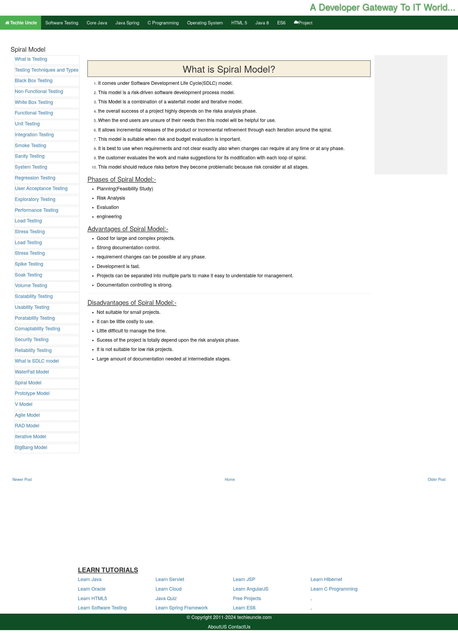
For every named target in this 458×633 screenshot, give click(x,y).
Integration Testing (34, 134)
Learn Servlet (170, 578)
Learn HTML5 (92, 598)
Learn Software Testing (102, 607)
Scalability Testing (34, 295)
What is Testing (31, 58)
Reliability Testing (33, 349)
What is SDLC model (37, 360)
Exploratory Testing (35, 198)
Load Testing (28, 220)
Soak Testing (28, 274)
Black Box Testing (33, 80)
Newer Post (22, 479)
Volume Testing (31, 285)
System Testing (31, 166)
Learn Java (90, 578)
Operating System (205, 22)
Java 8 (262, 22)
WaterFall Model (32, 371)
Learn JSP (244, 578)
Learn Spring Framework (182, 607)
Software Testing (61, 22)
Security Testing (32, 339)
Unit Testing (27, 123)
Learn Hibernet (326, 578)
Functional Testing (34, 112)
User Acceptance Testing (41, 187)
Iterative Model (30, 436)
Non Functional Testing (39, 90)
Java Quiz (166, 598)
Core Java (97, 22)
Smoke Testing (30, 145)
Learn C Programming (334, 588)
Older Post (437, 479)
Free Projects (247, 598)
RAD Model (27, 425)
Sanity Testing (30, 155)
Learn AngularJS (250, 588)
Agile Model (27, 414)
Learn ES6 (244, 607)
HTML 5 (239, 22)
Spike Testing (29, 263)
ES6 (281, 22)
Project (305, 22)
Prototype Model (32, 392)
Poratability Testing (35, 317)
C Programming (163, 22)
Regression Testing (35, 177)
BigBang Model (31, 446)
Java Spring (127, 22)
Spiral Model (28, 382)
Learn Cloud (169, 588)
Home (230, 479)
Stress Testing (30, 231)
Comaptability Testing (37, 328)
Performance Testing (36, 209)
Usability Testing (32, 306)
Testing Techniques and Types (46, 69)
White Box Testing (34, 101)
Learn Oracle (91, 588)
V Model (23, 403)
